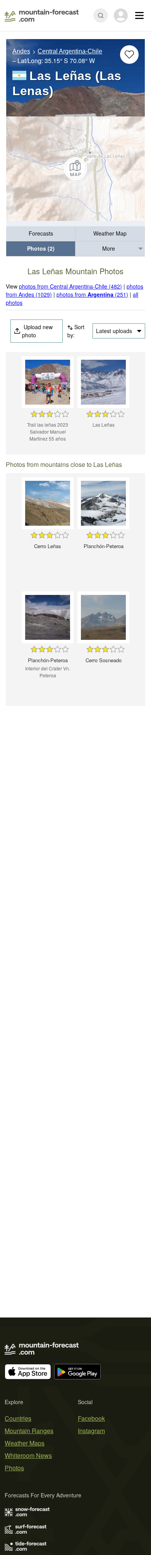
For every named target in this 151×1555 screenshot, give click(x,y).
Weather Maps (25, 1443)
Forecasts (41, 233)
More (108, 248)
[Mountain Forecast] (42, 15)
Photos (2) (41, 248)
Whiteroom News (28, 1455)
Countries (18, 1418)
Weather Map (110, 233)
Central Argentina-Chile (70, 51)
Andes (21, 51)
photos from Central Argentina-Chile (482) (70, 286)
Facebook (91, 1418)
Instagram (91, 1430)
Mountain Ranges (29, 1430)
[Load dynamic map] (75, 168)
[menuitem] (41, 233)
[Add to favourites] (129, 54)
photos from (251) (92, 294)
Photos (14, 1467)
